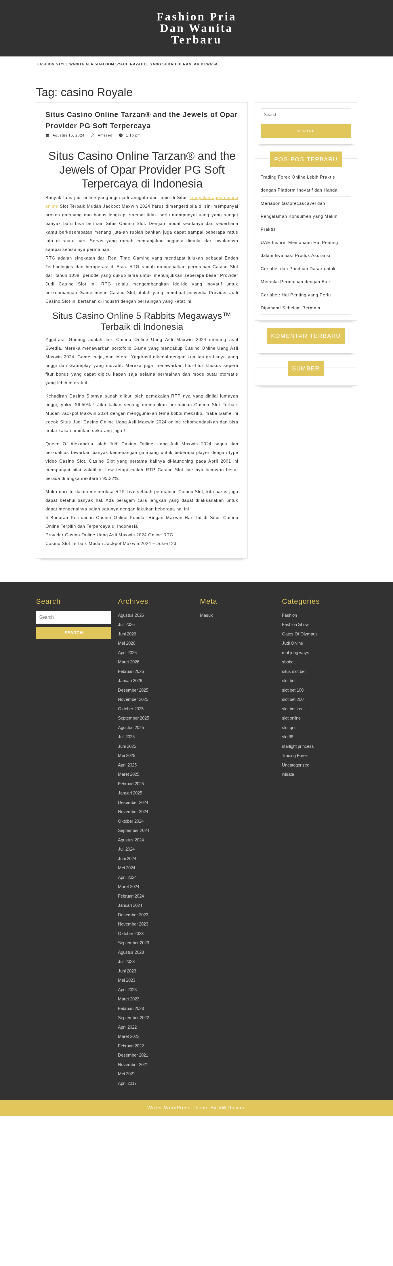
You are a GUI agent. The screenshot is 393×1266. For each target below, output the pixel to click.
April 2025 (127, 764)
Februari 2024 (131, 896)
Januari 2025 (130, 792)
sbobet (288, 661)
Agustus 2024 (131, 839)
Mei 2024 (126, 867)
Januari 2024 (130, 905)
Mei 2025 (126, 755)
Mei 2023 (126, 980)
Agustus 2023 (131, 952)
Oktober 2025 (131, 708)
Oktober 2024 (131, 821)
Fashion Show (295, 624)
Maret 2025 (128, 774)
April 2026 (127, 652)
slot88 (287, 736)
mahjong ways (295, 652)
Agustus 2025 (131, 727)
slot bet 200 (293, 699)
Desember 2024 (133, 802)
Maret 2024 (128, 886)
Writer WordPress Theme (178, 1107)
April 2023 (127, 989)
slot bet (288, 680)
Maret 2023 (128, 998)
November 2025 (133, 699)
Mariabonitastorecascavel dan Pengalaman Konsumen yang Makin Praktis (299, 216)
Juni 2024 (127, 858)
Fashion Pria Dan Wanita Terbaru (196, 28)
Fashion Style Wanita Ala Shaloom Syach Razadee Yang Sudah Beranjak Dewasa (127, 64)
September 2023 (133, 942)
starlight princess (298, 746)
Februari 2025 (131, 783)
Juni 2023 (127, 970)
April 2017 (127, 1083)
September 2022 (133, 1017)
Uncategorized (295, 764)
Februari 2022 (131, 1045)
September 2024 (133, 830)
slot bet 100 (293, 690)
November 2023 (133, 923)
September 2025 (133, 718)
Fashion (289, 615)
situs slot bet (294, 671)
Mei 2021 (126, 1073)
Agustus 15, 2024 (69, 135)
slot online (291, 718)
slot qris (289, 727)
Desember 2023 (133, 914)
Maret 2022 (128, 1036)
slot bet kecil (293, 708)
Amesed (105, 135)
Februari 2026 (131, 671)
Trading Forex (295, 755)
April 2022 (127, 1027)
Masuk (206, 615)
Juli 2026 (126, 624)
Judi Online (292, 643)
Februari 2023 (131, 1008)
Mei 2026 (126, 643)
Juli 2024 (126, 849)
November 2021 (133, 1064)
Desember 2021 (133, 1055)
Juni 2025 (127, 746)
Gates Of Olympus (300, 633)
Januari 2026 (130, 680)
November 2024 (133, 811)
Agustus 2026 (131, 615)
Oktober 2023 (131, 933)
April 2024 (127, 877)
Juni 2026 (127, 633)
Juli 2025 (126, 736)
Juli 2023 (126, 961)
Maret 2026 (128, 661)
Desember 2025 (133, 690)
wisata (288, 774)
